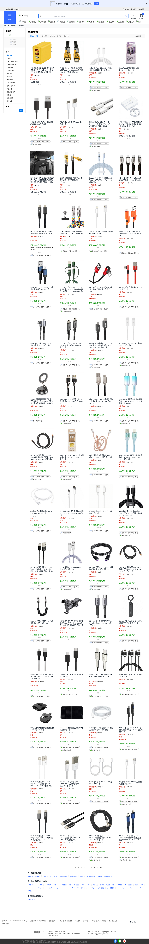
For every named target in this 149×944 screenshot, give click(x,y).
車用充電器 (11, 70)
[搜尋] (126, 16)
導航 (9, 58)
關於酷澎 (4, 920)
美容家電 (9, 74)
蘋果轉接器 (101, 888)
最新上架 (66, 36)
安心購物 (77, 920)
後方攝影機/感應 (13, 61)
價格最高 (52, 36)
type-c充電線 (110, 888)
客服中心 (135, 9)
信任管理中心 (53, 920)
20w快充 (76, 885)
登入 (124, 9)
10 (101, 868)
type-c (124, 888)
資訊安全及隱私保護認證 (99, 920)
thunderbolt (71, 888)
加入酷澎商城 (113, 920)
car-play (30, 888)
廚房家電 (9, 101)
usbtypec (131, 888)
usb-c (118, 888)
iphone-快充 (38, 885)
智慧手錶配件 (11, 86)
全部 (41, 16)
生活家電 (9, 77)
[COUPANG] (39, 933)
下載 (96, 4)
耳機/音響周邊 (11, 83)
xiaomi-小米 (48, 888)
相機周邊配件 (11, 98)
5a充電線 (119, 885)
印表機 (9, 95)
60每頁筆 (138, 36)
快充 (142, 885)
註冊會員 (129, 9)
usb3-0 (88, 885)
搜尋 (21, 110)
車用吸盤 (95, 885)
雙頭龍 (102, 885)
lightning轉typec (91, 888)
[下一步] (105, 867)
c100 (82, 885)
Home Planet (31, 899)
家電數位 (13, 26)
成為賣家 (141, 9)
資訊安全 (85, 920)
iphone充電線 (128, 885)
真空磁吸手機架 (66, 885)
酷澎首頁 (6, 26)
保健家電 (9, 89)
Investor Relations (15, 920)
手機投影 (30, 885)
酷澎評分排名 (34, 36)
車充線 (30, 891)
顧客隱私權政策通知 (66, 920)
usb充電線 (48, 885)
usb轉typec (56, 885)
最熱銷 (59, 36)
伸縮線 (137, 885)
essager (56, 888)
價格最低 (44, 36)
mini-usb (138, 888)
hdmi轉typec (38, 888)
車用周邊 (21, 26)
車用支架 (10, 67)
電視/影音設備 (11, 92)
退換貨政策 (42, 920)
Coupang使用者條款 (30, 920)
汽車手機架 (80, 888)
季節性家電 (10, 80)
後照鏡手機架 (110, 885)
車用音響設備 (12, 64)
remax (63, 888)
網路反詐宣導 (5, 923)
